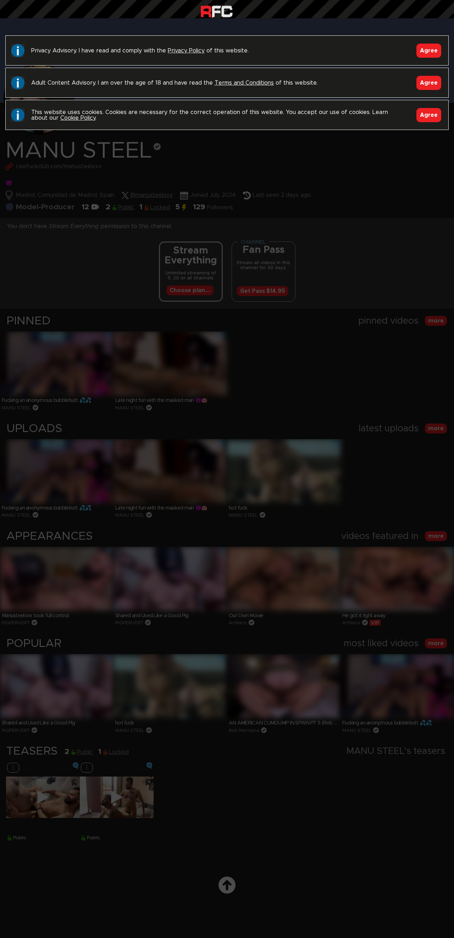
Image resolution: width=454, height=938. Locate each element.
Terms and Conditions (244, 83)
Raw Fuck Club (216, 11)
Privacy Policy (186, 50)
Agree (429, 50)
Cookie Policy (77, 118)
